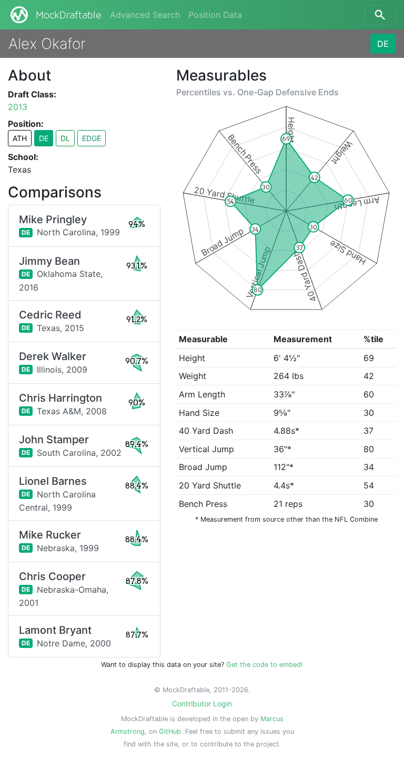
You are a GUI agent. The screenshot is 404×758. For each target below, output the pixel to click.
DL (65, 138)
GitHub (170, 731)
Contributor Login (202, 703)
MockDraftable (69, 15)
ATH (20, 138)
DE (383, 43)
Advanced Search (145, 14)
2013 (17, 107)
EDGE (91, 138)
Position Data (215, 14)
